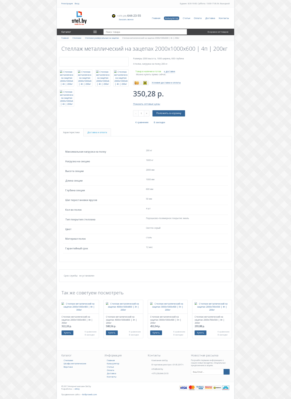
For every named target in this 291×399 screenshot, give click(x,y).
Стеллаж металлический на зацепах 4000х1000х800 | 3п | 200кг (121, 319)
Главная (156, 18)
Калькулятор (171, 18)
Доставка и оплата (97, 132)
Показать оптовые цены (146, 103)
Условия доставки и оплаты (166, 82)
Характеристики (71, 132)
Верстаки (68, 366)
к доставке (169, 71)
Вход (77, 3)
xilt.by (77, 389)
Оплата (198, 18)
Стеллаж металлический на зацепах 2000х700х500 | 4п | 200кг (209, 319)
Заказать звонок (126, 19)
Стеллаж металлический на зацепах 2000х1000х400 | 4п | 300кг (77, 319)
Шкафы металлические (75, 363)
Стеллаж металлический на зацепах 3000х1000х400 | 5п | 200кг (165, 319)
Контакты (224, 18)
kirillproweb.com (89, 394)
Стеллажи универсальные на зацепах (102, 38)
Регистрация (67, 3)
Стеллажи (76, 38)
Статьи (186, 18)
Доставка (210, 18)
